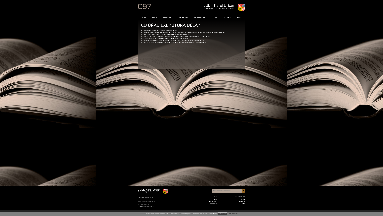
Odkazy (216, 17)
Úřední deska (167, 17)
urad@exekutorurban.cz (147, 206)
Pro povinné (183, 17)
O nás (144, 17)
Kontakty (227, 17)
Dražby (154, 17)
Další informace (233, 213)
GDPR (239, 17)
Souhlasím (223, 213)
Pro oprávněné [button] (199, 17)
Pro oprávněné (240, 197)
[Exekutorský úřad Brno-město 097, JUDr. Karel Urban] (155, 5)
